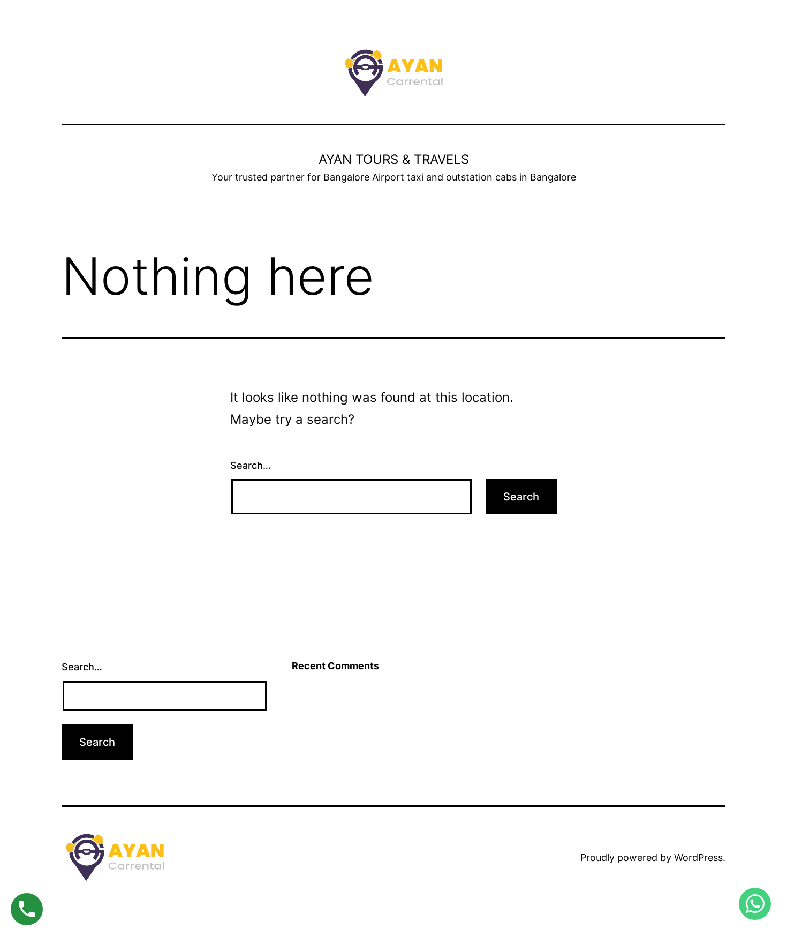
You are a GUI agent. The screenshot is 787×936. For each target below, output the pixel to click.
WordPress (698, 857)
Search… (250, 465)
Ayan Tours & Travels (394, 159)
